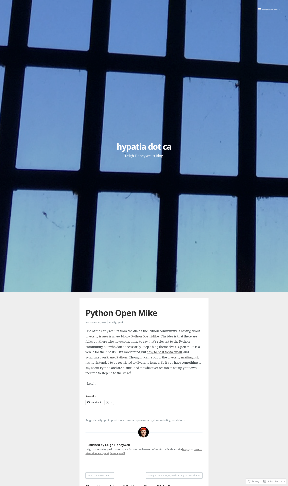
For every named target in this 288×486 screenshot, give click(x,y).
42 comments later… (101, 475)
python (155, 420)
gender (115, 420)
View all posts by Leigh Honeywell (105, 453)
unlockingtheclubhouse (173, 420)
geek (120, 322)
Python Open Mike (145, 336)
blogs (185, 449)
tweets (198, 449)
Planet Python (116, 357)
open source (127, 420)
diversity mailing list (183, 357)
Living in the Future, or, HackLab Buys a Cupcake (172, 475)
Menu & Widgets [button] (270, 9)
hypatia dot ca (144, 146)
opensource (143, 420)
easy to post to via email (164, 352)
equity (112, 322)
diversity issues (97, 336)
